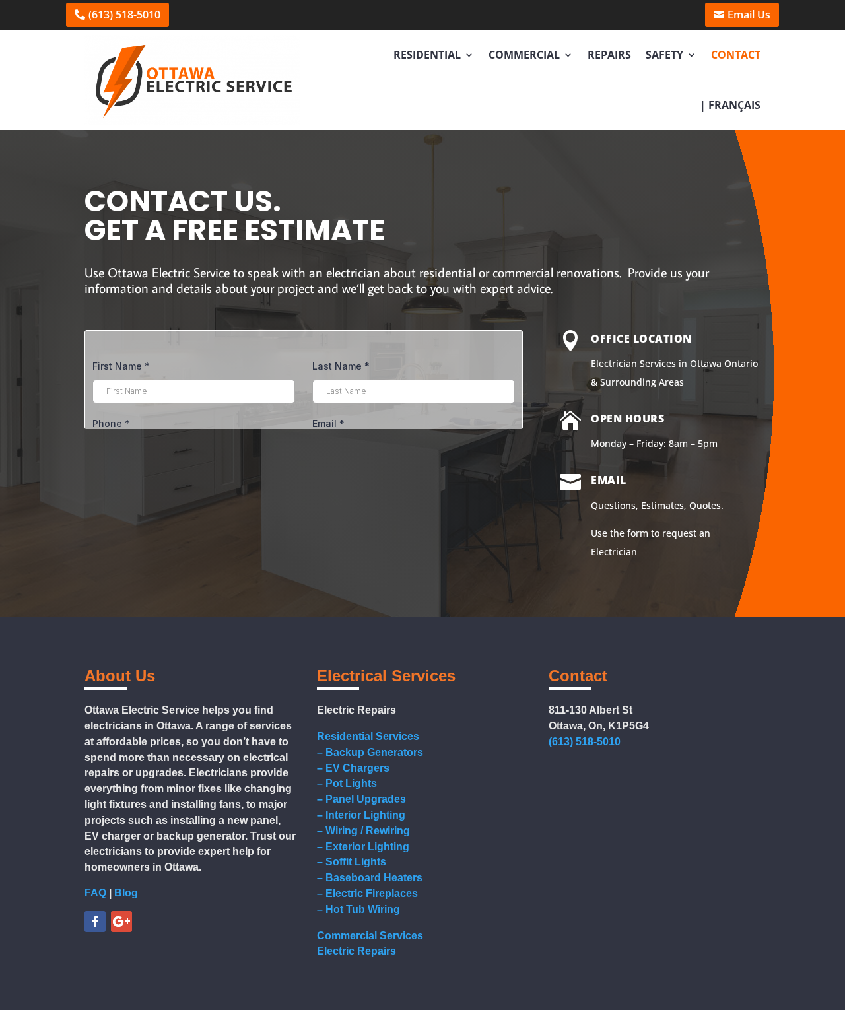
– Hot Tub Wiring (358, 909)
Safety (664, 55)
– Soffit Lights (351, 861)
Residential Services (368, 736)
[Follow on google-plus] (121, 921)
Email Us (748, 14)
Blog (126, 892)
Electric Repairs (356, 951)
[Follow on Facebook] (95, 921)
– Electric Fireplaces (367, 893)
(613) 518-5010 (124, 14)
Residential (427, 55)
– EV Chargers (353, 768)
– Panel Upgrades (361, 799)
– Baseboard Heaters (369, 877)
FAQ (95, 892)
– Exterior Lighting (363, 846)
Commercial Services (370, 935)
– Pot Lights (347, 783)
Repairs (609, 55)
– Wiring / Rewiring (363, 830)
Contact (735, 55)
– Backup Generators (370, 752)
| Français (730, 105)
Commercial (524, 55)
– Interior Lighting (361, 815)
